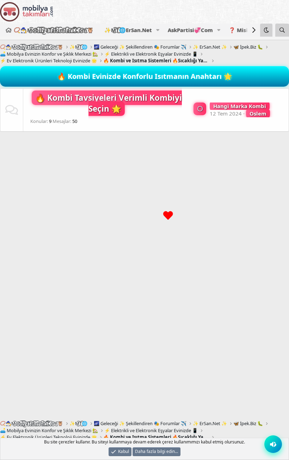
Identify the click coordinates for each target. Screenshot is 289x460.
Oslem (258, 113)
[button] (157, 30)
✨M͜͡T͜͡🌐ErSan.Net (128, 29)
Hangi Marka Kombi (239, 106)
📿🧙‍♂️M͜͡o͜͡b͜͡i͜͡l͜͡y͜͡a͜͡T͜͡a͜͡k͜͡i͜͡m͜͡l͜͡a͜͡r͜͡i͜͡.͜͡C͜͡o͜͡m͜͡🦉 (54, 29)
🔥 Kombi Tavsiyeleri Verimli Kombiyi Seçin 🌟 (108, 103)
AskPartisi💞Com (190, 29)
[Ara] (282, 30)
